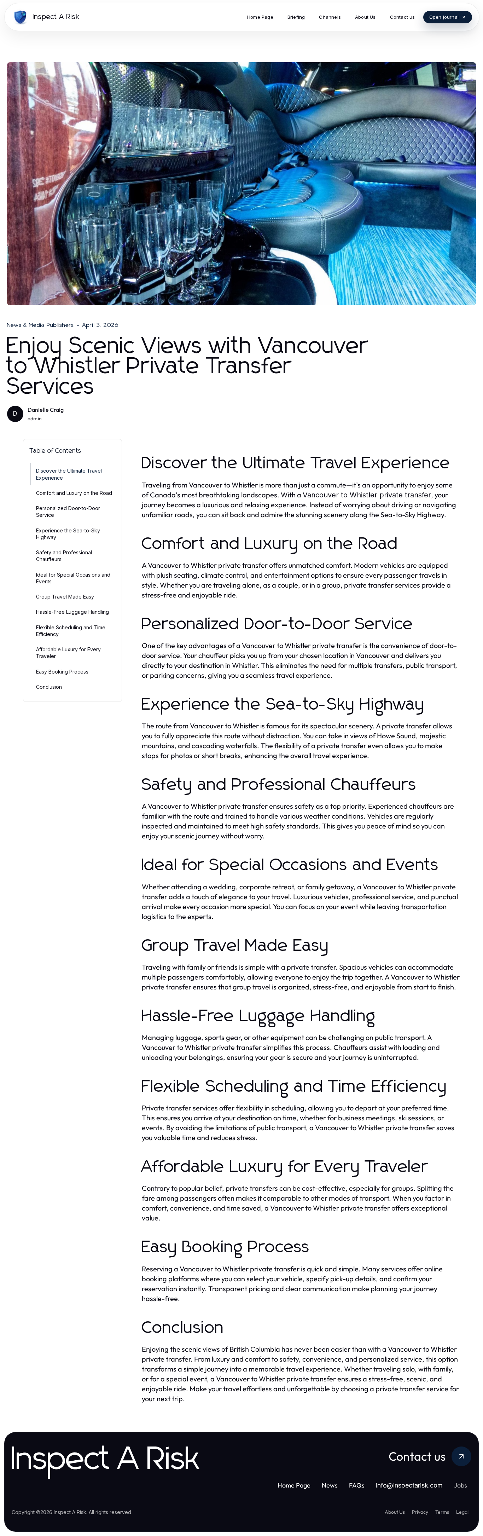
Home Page (294, 1485)
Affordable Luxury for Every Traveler (68, 652)
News (330, 1485)
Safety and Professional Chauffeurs (64, 555)
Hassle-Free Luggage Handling (72, 612)
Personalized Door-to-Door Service (68, 511)
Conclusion (49, 687)
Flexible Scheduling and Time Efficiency (70, 630)
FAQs (357, 1485)
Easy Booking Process (62, 672)
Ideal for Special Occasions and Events (73, 578)
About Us (395, 1512)
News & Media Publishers (40, 325)
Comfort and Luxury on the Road (74, 493)
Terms (442, 1512)
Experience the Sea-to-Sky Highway (68, 533)
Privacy (420, 1512)
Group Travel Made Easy (65, 597)
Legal (462, 1512)
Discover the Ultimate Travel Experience (69, 474)
